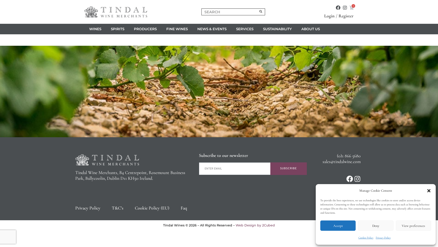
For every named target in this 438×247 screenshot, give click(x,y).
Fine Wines (177, 29)
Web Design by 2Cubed (255, 225)
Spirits (117, 29)
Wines (95, 29)
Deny (375, 226)
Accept (338, 226)
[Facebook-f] (338, 7)
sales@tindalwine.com (342, 161)
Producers (145, 29)
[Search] (261, 12)
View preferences (413, 226)
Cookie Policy (365, 237)
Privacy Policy (383, 237)
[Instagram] (345, 7)
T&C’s (117, 208)
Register (346, 16)
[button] (429, 190)
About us (310, 29)
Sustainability (277, 29)
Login (329, 16)
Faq (184, 208)
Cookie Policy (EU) (152, 208)
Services (244, 29)
